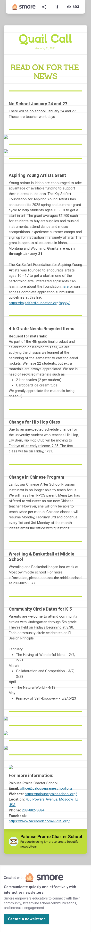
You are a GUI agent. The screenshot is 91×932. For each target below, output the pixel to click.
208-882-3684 (33, 810)
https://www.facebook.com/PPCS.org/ (39, 821)
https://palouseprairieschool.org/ (51, 794)
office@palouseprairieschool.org (46, 788)
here (65, 286)
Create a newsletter (26, 919)
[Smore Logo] (24, 7)
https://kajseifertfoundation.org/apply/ (39, 303)
